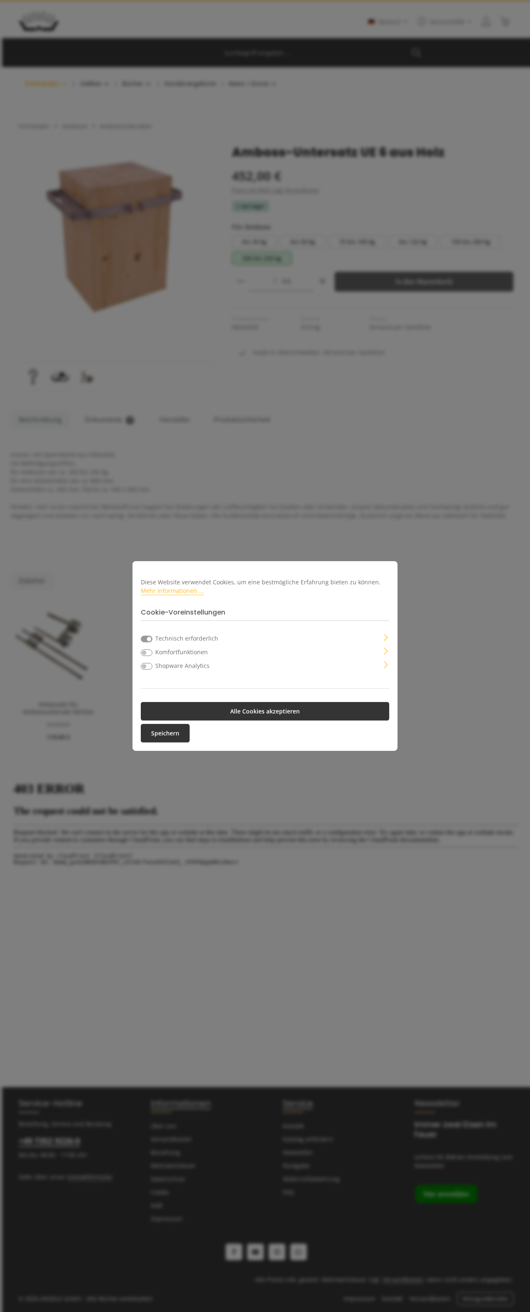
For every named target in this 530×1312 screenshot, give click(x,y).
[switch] (146, 652)
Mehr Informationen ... (172, 591)
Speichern (165, 733)
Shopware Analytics (182, 666)
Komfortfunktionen (181, 652)
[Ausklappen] (386, 636)
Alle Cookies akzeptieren (265, 711)
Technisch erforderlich (186, 638)
